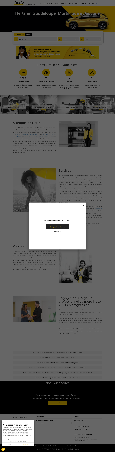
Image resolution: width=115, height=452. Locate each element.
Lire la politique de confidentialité (10, 439)
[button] (3, 449)
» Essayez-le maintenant (57, 227)
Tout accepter (26, 444)
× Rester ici (57, 231)
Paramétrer (10, 444)
